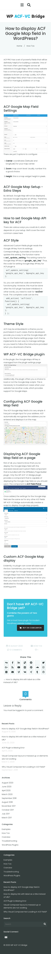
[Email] (12, 672)
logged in (20, 710)
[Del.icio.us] (25, 662)
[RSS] (12, 667)
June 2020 (6, 786)
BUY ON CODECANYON (32, 628)
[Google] (6, 667)
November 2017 (9, 806)
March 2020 (7, 794)
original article (38, 580)
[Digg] (6, 662)
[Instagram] (43, 667)
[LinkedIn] (18, 662)
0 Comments (15, 649)
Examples (6, 829)
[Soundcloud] (37, 667)
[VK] (25, 672)
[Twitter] (43, 662)
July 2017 (6, 813)
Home (19, 46)
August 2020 (7, 782)
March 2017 (7, 817)
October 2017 (8, 810)
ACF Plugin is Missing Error (13, 747)
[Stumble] (37, 662)
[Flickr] (6, 672)
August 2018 (7, 802)
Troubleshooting (9, 841)
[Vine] (18, 672)
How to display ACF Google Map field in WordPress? (25, 728)
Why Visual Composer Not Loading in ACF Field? (23, 767)
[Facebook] (12, 662)
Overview (6, 837)
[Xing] (31, 672)
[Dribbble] (43, 672)
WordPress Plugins (10, 845)
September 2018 (9, 798)
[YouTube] (18, 667)
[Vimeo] (25, 667)
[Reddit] (31, 662)
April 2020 (6, 790)
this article (33, 207)
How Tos (30, 46)
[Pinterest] (31, 667)
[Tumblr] (37, 672)
